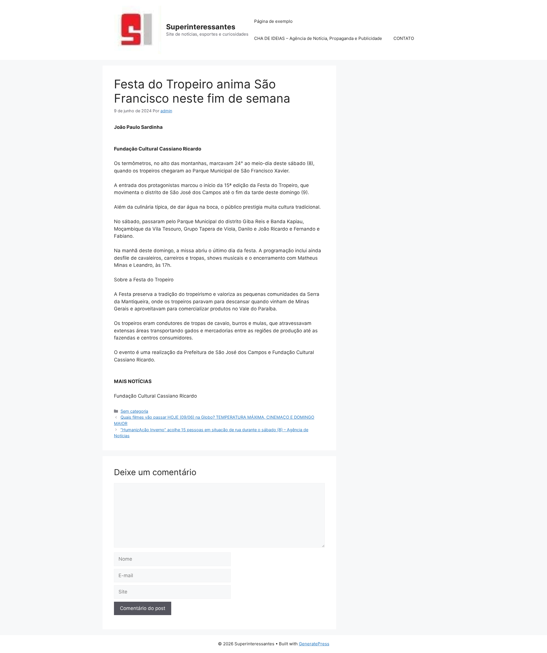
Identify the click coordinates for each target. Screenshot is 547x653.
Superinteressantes (200, 27)
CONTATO (403, 38)
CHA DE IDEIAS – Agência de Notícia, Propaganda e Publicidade (318, 38)
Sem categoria (134, 411)
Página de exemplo (273, 21)
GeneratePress (314, 643)
